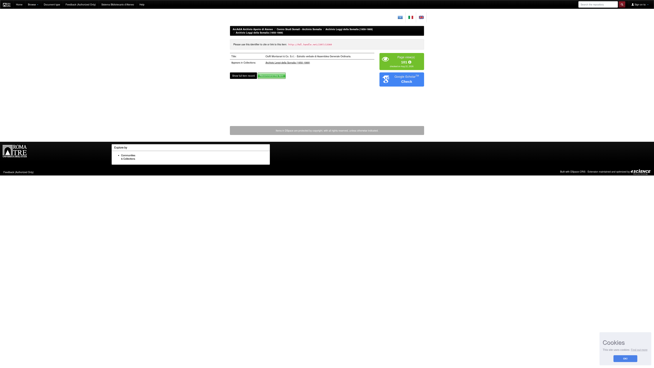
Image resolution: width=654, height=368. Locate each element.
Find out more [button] (639, 349)
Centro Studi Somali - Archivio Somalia (299, 29)
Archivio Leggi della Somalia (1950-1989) (349, 29)
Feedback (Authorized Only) (81, 4)
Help (141, 4)
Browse (32, 4)
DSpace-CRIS (577, 171)
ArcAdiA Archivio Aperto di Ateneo (253, 29)
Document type (52, 4)
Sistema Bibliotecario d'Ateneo (117, 4)
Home (19, 4)
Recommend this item (271, 75)
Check (406, 81)
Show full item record (243, 75)
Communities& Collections (128, 157)
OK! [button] (625, 358)
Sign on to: (640, 4)
